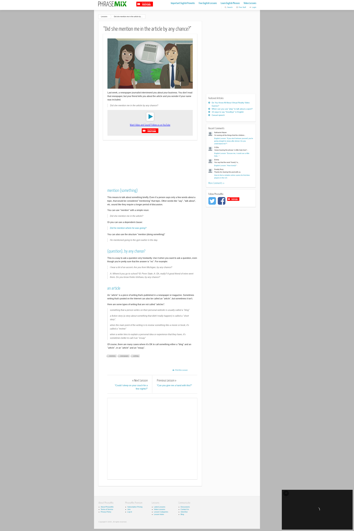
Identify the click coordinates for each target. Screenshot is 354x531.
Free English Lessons (208, 3)
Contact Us (185, 509)
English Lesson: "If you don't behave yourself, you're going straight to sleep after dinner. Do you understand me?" (233, 141)
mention (112, 356)
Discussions (185, 507)
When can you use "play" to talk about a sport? (232, 109)
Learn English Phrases (230, 3)
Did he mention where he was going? (128, 228)
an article (113, 288)
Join (129, 509)
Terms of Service (107, 509)
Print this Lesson (181, 370)
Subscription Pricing (134, 507)
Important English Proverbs (183, 3)
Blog (182, 514)
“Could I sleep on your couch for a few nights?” (131, 384)
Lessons (104, 17)
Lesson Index (159, 514)
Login (254, 7)
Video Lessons (250, 3)
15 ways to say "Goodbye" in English (228, 112)
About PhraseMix (107, 507)
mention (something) (122, 191)
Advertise (184, 512)
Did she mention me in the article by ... (128, 17)
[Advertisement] (150, 161)
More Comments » (216, 183)
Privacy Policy (106, 512)
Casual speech (218, 115)
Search (230, 7)
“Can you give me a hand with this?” (174, 383)
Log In (129, 512)
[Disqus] (152, 438)
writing (135, 356)
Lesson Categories (161, 512)
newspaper (124, 356)
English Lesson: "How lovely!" (225, 166)
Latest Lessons (159, 507)
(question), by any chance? (126, 251)
